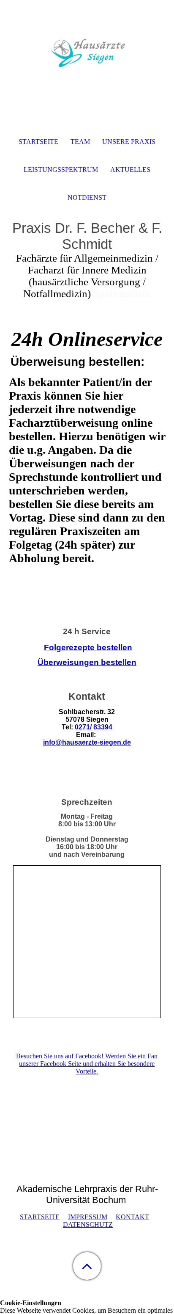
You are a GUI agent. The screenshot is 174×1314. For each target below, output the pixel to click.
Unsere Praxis (128, 141)
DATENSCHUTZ (88, 1224)
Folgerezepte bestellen (88, 647)
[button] (87, 1266)
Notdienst (87, 197)
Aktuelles (130, 169)
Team (80, 141)
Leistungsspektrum (61, 169)
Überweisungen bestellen (87, 662)
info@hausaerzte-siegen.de (87, 742)
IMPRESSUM (87, 1216)
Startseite (38, 141)
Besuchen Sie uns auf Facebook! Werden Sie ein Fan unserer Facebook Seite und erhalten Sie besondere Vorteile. (87, 1063)
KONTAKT (132, 1216)
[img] (87, 53)
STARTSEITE (40, 1216)
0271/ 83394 (93, 727)
